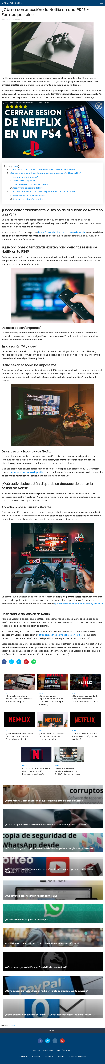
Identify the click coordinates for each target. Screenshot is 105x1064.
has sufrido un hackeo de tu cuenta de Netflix (61, 232)
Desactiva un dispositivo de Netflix (28, 188)
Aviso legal (36, 1056)
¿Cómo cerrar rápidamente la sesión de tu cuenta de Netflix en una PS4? (43, 169)
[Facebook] (40, 1040)
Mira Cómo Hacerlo (12, 2)
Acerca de (23, 1056)
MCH (9, 19)
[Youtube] (62, 1040)
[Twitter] (47, 1040)
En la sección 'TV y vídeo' (24, 180)
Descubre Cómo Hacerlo (43, 1050)
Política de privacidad (77, 1056)
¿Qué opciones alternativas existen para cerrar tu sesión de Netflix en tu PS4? (45, 173)
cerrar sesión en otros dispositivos (27, 472)
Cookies (61, 1056)
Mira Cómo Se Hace (64, 1050)
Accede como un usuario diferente (29, 195)
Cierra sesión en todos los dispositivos (30, 184)
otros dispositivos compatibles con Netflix (60, 634)
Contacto (49, 1056)
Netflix (12, 1026)
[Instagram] (54, 1040)
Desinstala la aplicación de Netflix (28, 199)
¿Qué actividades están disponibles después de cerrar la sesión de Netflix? (44, 191)
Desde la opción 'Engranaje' (25, 177)
